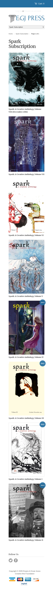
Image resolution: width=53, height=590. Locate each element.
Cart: (41, 3)
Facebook (16, 560)
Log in (19, 11)
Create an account (33, 11)
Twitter (11, 560)
